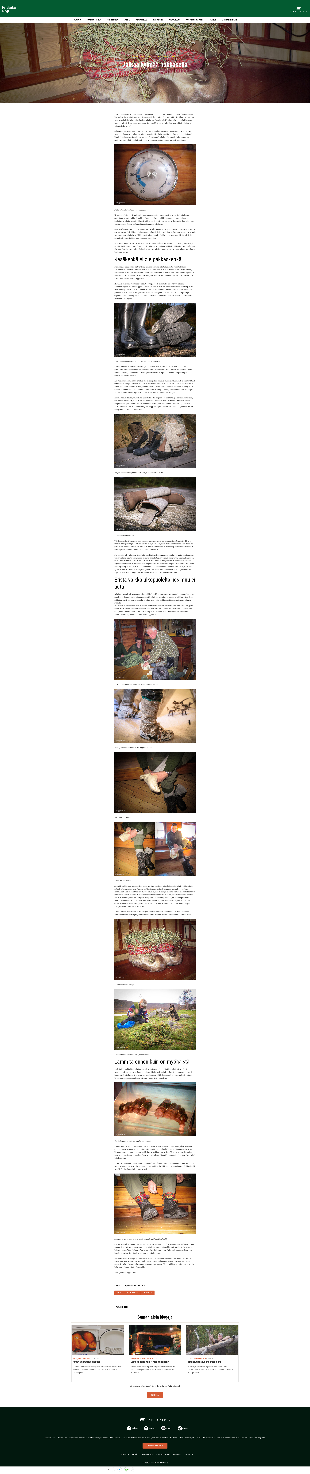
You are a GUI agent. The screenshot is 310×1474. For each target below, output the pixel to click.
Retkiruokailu (141, 20)
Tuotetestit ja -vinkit (195, 20)
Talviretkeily (158, 20)
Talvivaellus (174, 20)
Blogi (119, 1293)
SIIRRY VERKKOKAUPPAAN (155, 1445)
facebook (134, 1428)
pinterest (185, 1428)
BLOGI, (136, 57)
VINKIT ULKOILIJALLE (167, 57)
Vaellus (213, 20)
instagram (151, 1428)
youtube (168, 1428)
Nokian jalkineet (151, 283)
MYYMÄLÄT (135, 1454)
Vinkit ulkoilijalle (229, 20)
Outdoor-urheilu (94, 20)
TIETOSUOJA (177, 1454)
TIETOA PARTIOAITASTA (163, 1454)
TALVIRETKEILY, (148, 57)
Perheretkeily (112, 20)
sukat (156, 215)
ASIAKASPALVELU (147, 1454)
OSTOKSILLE (125, 1454)
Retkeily (127, 20)
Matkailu (77, 20)
